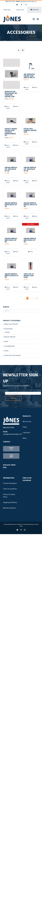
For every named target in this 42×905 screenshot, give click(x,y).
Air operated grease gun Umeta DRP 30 (29, 76)
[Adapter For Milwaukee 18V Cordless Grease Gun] (11, 74)
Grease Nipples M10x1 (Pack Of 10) (11, 205)
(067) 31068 (11, 1)
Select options (8, 107)
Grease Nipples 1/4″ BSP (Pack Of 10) (11, 169)
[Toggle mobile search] (34, 19)
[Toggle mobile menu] (38, 19)
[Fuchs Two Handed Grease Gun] (30, 119)
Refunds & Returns (9, 508)
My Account (20, 10)
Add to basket (27, 88)
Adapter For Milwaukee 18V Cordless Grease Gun (11, 94)
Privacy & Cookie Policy (9, 495)
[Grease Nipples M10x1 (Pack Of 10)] (11, 194)
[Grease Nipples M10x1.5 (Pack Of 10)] (30, 194)
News (25, 438)
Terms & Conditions (10, 489)
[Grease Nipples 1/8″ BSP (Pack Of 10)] (30, 158)
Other (6, 341)
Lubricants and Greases (12, 355)
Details (16, 106)
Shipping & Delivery (10, 502)
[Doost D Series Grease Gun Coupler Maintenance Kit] (11, 119)
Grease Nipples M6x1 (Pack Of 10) (11, 240)
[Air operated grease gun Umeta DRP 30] (30, 65)
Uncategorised (9, 346)
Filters (6, 351)
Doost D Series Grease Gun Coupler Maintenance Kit (11, 132)
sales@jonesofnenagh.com (28, 1)
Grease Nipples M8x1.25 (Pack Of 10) (11, 276)
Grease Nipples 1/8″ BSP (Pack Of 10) (30, 169)
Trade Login (6, 10)
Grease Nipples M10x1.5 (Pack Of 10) (30, 205)
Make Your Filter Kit (11, 324)
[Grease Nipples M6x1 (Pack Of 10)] (11, 229)
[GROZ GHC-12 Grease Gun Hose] (30, 264)
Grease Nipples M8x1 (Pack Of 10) (30, 240)
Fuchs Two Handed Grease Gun (30, 131)
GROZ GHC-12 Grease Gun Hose (29, 276)
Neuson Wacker (9, 337)
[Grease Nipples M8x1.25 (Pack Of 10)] (11, 264)
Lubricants (26, 432)
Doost (8, 332)
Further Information (10, 483)
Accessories (8, 329)
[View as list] (23, 50)
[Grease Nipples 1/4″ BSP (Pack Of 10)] (11, 158)
